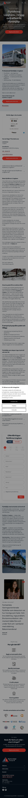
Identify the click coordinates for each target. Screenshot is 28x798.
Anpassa (14, 405)
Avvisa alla (14, 410)
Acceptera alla (14, 401)
